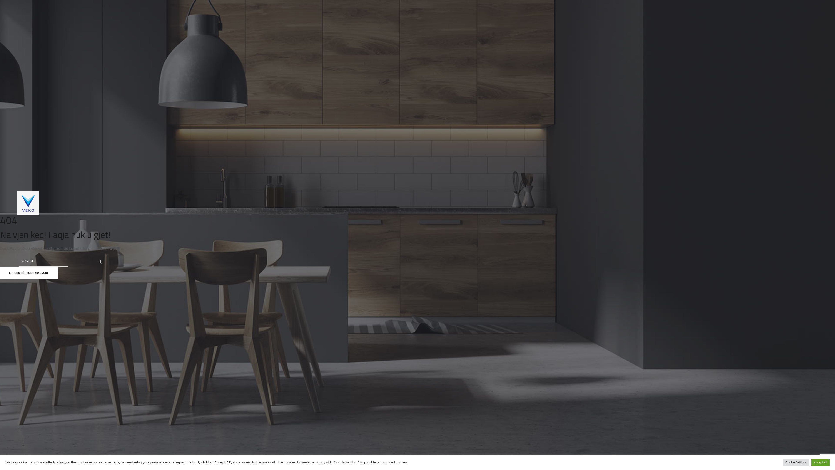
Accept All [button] (820, 462)
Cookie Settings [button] (796, 462)
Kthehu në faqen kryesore (29, 272)
